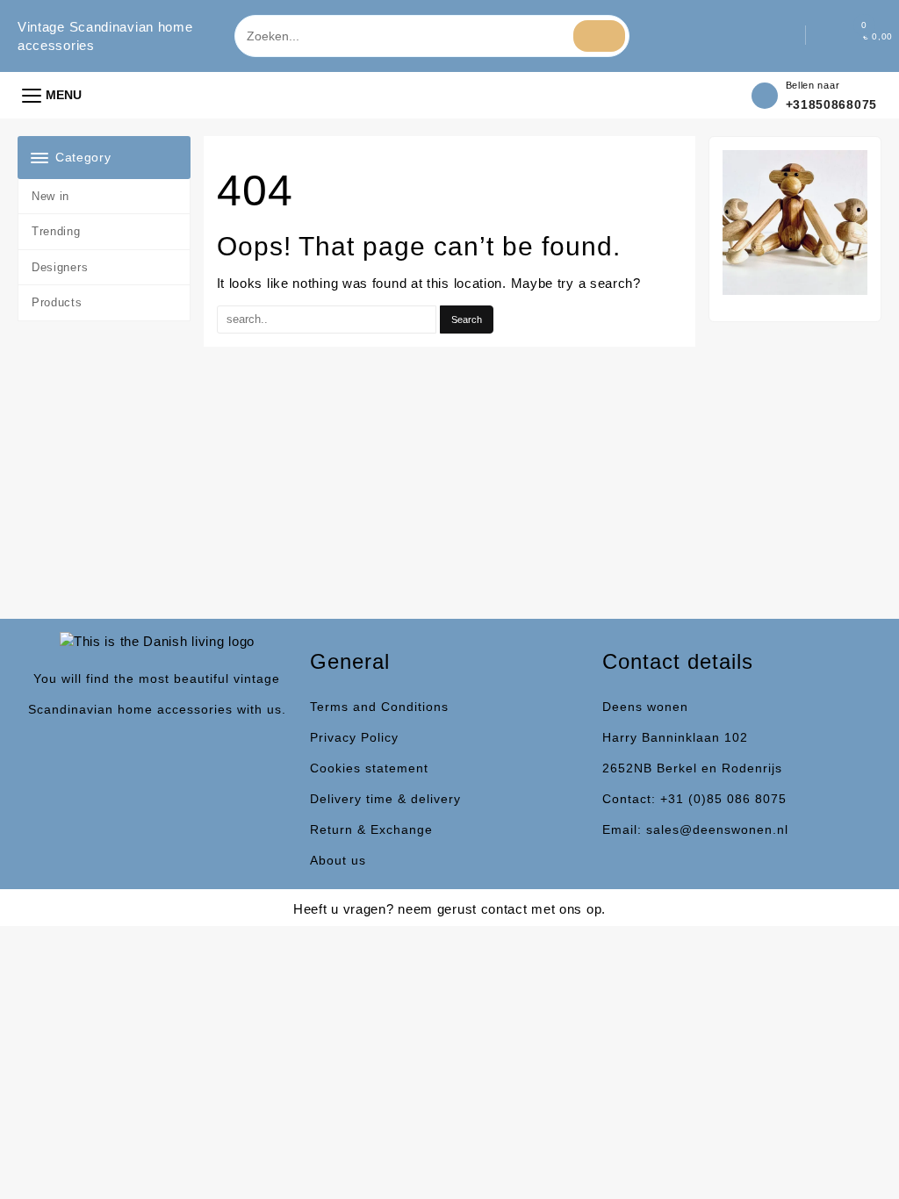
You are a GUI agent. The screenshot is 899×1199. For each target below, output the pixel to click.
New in (50, 196)
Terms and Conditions (379, 707)
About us (338, 860)
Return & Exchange (371, 829)
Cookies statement (369, 768)
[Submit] (599, 36)
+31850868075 (831, 104)
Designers (60, 267)
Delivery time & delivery (385, 799)
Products (57, 302)
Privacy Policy (354, 737)
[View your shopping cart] (845, 36)
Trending (56, 231)
